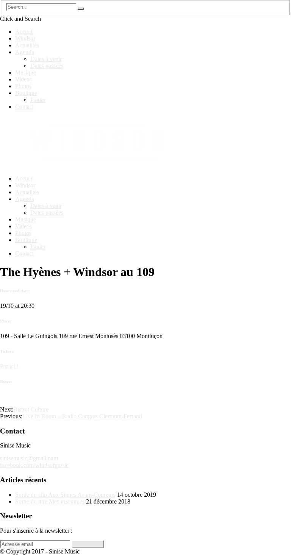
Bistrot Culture (30, 409)
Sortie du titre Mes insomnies (49, 501)
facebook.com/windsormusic (34, 465)
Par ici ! (9, 366)
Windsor (25, 38)
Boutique (26, 93)
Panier (37, 100)
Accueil (24, 31)
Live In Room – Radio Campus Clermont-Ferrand (82, 416)
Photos (23, 86)
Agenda (24, 52)
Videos (23, 79)
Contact (24, 106)
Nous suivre (88, 544)
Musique (25, 72)
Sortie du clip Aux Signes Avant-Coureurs (65, 494)
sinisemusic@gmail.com (29, 458)
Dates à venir (46, 59)
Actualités (27, 45)
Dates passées (46, 65)
